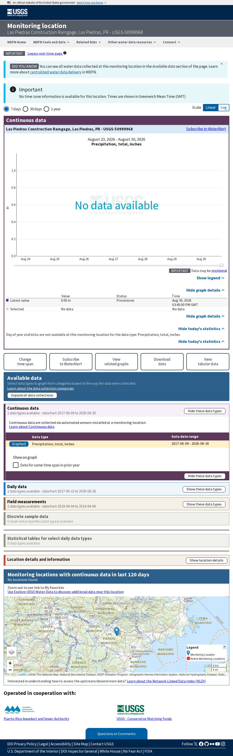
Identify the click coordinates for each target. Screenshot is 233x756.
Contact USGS (102, 743)
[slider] (221, 265)
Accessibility (61, 743)
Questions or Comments (116, 733)
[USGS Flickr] (212, 745)
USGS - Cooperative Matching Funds (144, 718)
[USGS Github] (206, 745)
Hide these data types (205, 411)
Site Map (80, 743)
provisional (219, 271)
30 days (36, 108)
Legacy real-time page (45, 53)
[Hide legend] (224, 647)
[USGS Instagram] (223, 745)
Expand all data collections (32, 395)
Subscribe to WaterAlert (206, 129)
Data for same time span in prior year (50, 465)
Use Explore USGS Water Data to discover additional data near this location (66, 591)
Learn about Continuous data (31, 426)
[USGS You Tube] (217, 745)
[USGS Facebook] (201, 745)
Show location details (206, 560)
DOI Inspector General (79, 751)
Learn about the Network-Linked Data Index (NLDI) (166, 681)
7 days (16, 108)
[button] (116, 631)
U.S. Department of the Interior (32, 751)
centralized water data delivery (55, 72)
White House (110, 751)
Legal (43, 743)
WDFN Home (16, 42)
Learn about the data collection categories (40, 388)
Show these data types (204, 489)
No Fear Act (132, 751)
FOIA (148, 751)
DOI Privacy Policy (22, 743)
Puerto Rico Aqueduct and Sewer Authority (36, 718)
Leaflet (22, 674)
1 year (56, 108)
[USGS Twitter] (195, 745)
